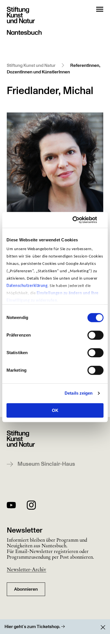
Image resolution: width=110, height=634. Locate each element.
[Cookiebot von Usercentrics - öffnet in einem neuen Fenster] (79, 220)
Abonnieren (26, 589)
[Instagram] (31, 506)
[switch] (95, 335)
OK (55, 410)
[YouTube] (11, 506)
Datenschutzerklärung (26, 286)
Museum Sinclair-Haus (46, 464)
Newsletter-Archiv (26, 569)
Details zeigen (79, 393)
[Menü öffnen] (99, 9)
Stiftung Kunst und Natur (31, 65)
